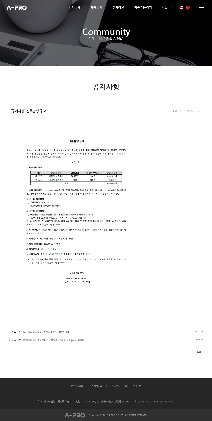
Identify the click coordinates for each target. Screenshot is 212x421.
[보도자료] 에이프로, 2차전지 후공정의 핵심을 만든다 (47, 332)
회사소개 (74, 7)
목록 (199, 352)
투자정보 (118, 7)
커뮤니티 (168, 7)
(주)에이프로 (17, 7)
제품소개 (96, 7)
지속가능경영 (143, 7)
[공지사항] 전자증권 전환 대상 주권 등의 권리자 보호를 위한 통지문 (53, 340)
